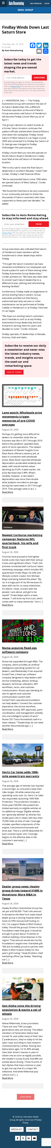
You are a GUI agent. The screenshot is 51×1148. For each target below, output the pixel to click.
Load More (25, 1097)
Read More (7, 492)
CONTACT (32, 1129)
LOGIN (46, 3)
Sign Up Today (14, 372)
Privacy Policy (16, 86)
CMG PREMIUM (36, 3)
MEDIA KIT (16, 1129)
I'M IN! (39, 224)
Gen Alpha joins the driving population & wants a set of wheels (21, 1010)
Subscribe (39, 78)
